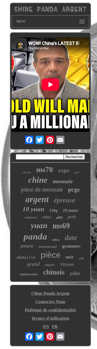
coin (81, 258)
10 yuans (70, 210)
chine (38, 179)
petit (72, 216)
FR (55, 326)
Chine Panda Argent (50, 293)
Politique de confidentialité (50, 309)
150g (53, 210)
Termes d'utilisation (50, 318)
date (71, 238)
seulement (31, 217)
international (48, 247)
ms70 (44, 169)
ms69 (61, 225)
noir (70, 257)
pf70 (76, 172)
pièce (51, 254)
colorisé (26, 172)
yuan (39, 225)
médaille (26, 257)
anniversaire (29, 274)
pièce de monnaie (42, 189)
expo (63, 170)
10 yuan (33, 209)
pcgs (74, 189)
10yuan (67, 264)
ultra (55, 240)
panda (35, 236)
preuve (26, 246)
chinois (54, 272)
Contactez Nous (50, 301)
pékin (75, 273)
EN (46, 326)
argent (37, 199)
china (46, 217)
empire (50, 265)
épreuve (64, 200)
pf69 (59, 218)
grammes (71, 246)
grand (33, 264)
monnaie (63, 181)
